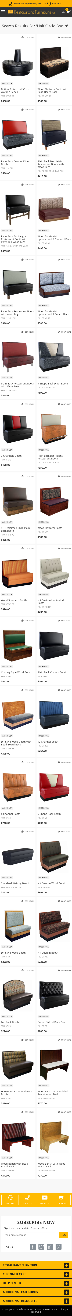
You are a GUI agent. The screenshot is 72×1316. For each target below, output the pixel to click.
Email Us (44, 1203)
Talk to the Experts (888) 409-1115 (30, 4)
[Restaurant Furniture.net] (31, 12)
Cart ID (62, 1203)
